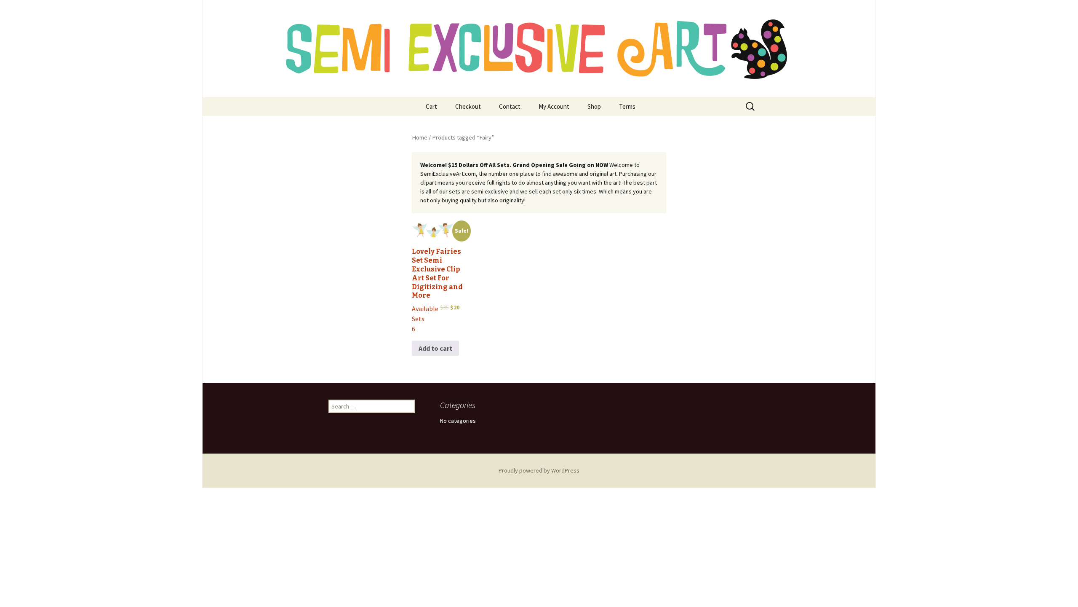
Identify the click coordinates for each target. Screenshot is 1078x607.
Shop (594, 106)
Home (419, 137)
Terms (627, 106)
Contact (509, 106)
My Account (554, 106)
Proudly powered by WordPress (539, 470)
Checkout (468, 106)
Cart (431, 106)
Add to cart (435, 348)
